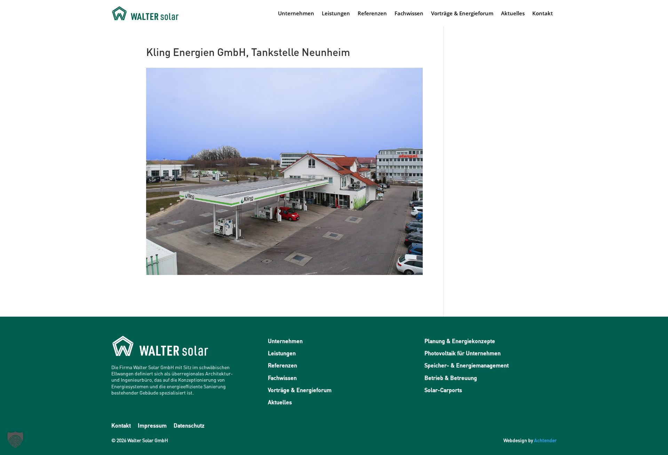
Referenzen (372, 13)
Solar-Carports (443, 389)
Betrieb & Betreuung (450, 377)
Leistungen (336, 13)
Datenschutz (189, 425)
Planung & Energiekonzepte (459, 340)
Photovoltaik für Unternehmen (462, 353)
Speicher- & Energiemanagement (466, 365)
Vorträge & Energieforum (462, 13)
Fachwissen (409, 13)
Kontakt (542, 13)
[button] (15, 439)
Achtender (545, 440)
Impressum (152, 425)
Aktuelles (513, 13)
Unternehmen (296, 13)
